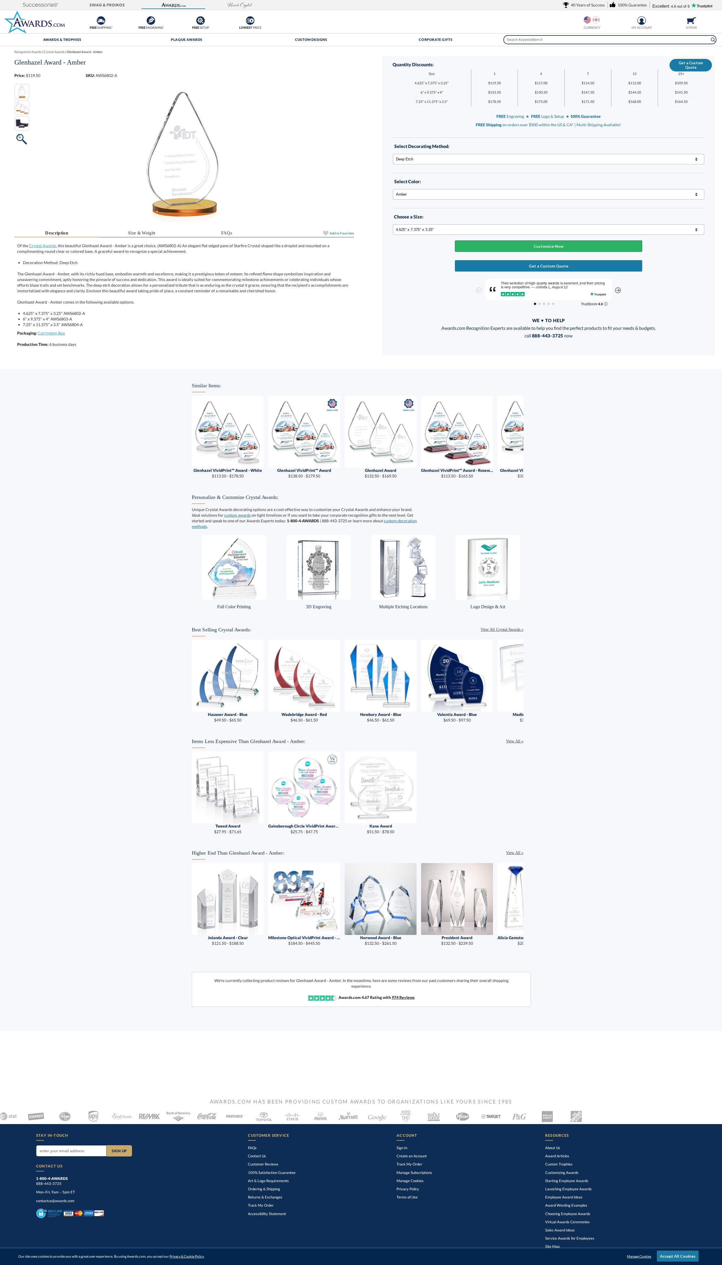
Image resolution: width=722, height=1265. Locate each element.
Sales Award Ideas (560, 1230)
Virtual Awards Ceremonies (567, 1222)
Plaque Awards (186, 39)
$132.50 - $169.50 (381, 473)
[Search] (712, 39)
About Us (552, 1147)
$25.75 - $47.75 (304, 829)
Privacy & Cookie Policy (187, 1256)
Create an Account (412, 1156)
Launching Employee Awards (568, 1189)
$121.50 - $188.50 (228, 940)
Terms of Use (407, 1197)
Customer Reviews (263, 1164)
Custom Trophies (559, 1164)
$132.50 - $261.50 (380, 940)
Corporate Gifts (435, 39)
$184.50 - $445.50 (304, 940)
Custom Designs (311, 39)
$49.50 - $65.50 (228, 717)
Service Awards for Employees (569, 1238)
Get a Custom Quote (691, 65)
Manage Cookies (410, 1180)
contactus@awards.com (55, 1200)
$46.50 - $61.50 (304, 717)
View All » (514, 741)
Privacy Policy (408, 1189)
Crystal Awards (42, 245)
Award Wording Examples (566, 1205)
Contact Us (257, 1156)
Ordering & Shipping (264, 1189)
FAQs (226, 233)
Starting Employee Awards (566, 1180)
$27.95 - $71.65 (227, 829)
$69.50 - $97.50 (457, 717)
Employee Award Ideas (563, 1197)
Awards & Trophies (62, 39)
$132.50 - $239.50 (457, 940)
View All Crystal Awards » (502, 629)
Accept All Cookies (677, 1256)
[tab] (56, 233)
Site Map (552, 1246)
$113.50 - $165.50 (457, 473)
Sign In (402, 1147)
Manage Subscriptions (414, 1172)
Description (56, 233)
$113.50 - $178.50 (227, 473)
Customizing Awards (561, 1172)
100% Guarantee (272, 1172)
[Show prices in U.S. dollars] (587, 19)
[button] (40, 5)
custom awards (237, 515)
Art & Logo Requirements (268, 1180)
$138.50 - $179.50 (304, 473)
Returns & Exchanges (265, 1197)
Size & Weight (141, 233)
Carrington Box (51, 333)
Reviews (403, 997)
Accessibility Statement (267, 1213)
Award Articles (557, 1156)
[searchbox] (609, 39)
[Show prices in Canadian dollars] (596, 19)
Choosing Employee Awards (567, 1213)
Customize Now (548, 246)
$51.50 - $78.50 (380, 829)
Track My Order (261, 1205)
